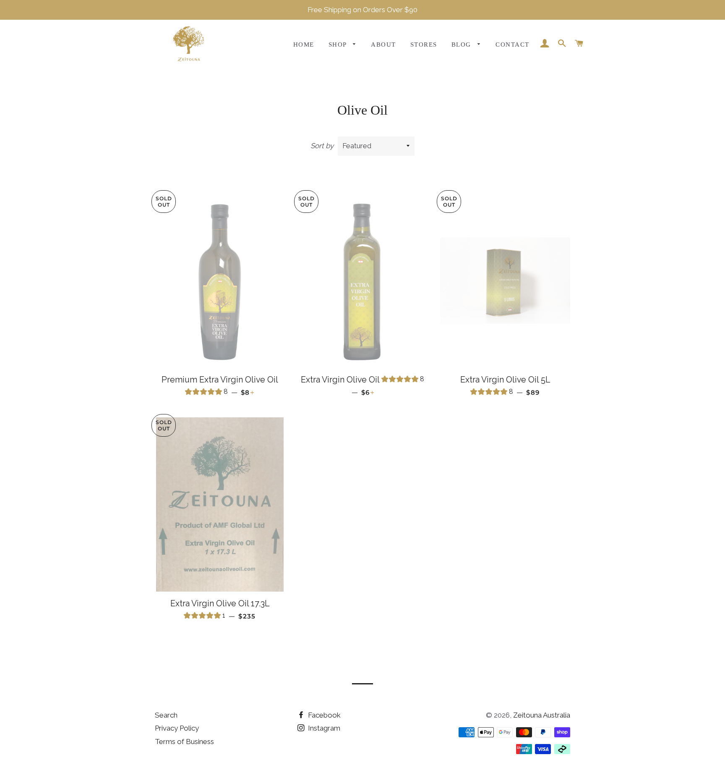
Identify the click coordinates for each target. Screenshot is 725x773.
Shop (339, 44)
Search (166, 715)
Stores (423, 44)
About (383, 44)
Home (303, 44)
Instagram (323, 728)
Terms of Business (184, 741)
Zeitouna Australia (541, 715)
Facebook (323, 715)
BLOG (462, 44)
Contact (512, 44)
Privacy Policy (177, 728)
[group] (206, 392)
